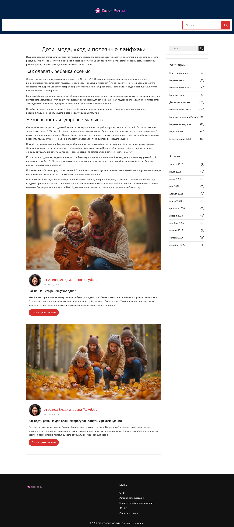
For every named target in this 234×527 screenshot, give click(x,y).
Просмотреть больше (44, 312)
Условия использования (131, 497)
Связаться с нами (128, 513)
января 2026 (187, 215)
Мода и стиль (187, 131)
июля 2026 (187, 171)
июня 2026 (187, 179)
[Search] (225, 25)
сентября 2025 (187, 245)
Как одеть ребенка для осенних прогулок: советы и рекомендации (75, 421)
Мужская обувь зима (187, 109)
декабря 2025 (187, 223)
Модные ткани (187, 95)
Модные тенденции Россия (187, 117)
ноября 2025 (187, 230)
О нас (122, 492)
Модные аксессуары (187, 124)
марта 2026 (187, 201)
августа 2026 (187, 164)
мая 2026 (187, 186)
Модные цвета (187, 80)
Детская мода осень (187, 102)
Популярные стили (187, 73)
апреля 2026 (187, 193)
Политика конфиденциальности (135, 503)
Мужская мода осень (187, 87)
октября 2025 (187, 237)
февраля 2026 (187, 208)
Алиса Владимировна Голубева (72, 279)
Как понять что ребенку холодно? (52, 291)
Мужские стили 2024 (187, 139)
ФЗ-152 (123, 508)
